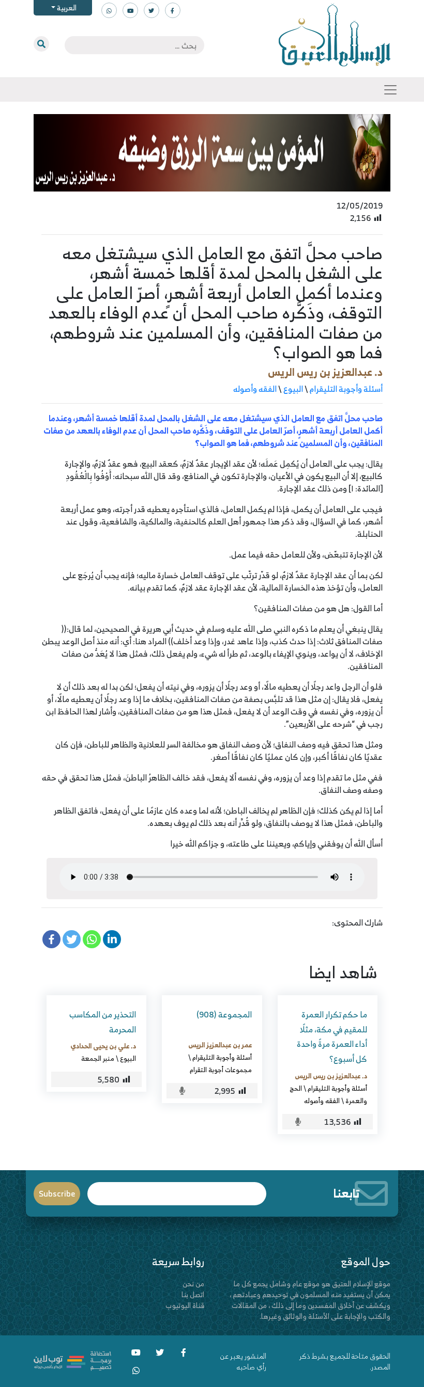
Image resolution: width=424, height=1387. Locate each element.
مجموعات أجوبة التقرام (221, 1069)
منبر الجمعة (97, 1058)
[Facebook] (51, 939)
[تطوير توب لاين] (72, 1359)
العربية (66, 7)
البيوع (293, 388)
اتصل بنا (192, 1294)
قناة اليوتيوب (184, 1305)
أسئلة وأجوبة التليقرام (346, 388)
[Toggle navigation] (390, 90)
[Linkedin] (112, 939)
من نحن (193, 1283)
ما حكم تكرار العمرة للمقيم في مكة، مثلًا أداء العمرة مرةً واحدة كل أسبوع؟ (332, 1036)
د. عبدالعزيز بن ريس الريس (325, 372)
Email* (177, 1189)
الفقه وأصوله (255, 388)
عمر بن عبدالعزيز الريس (220, 1044)
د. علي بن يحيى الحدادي (103, 1045)
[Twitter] (72, 939)
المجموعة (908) (224, 1014)
